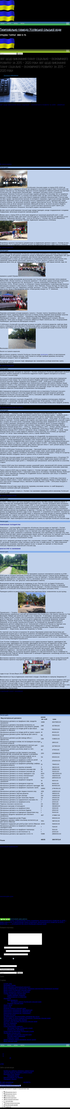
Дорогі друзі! (8, 1005)
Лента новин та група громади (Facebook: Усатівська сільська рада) (27, 1018)
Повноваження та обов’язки (16, 997)
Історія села (8, 984)
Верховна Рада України (12, 1074)
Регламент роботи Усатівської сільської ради (26, 1002)
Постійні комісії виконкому (16, 1036)
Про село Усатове (10, 1025)
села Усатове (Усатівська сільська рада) (20, 1021)
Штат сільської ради (10, 1041)
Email (2, 951)
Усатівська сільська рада (12, 1033)
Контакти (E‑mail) (10, 1015)
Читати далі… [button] (4, 167)
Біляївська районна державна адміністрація (19, 1071)
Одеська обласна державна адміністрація (18, 1072)
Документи (7, 998)
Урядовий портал (13, 1076)
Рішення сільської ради (15, 1003)
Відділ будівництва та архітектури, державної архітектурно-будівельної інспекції (31, 988)
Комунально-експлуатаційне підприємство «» (21, 1016)
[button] (2, 23)
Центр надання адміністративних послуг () (20, 1039)
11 (3, 1056)
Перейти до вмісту (6, 1084)
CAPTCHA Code (23, 966)
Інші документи (12, 1000)
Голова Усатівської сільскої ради (15, 993)
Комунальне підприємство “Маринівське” (18, 1011)
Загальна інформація (11, 75)
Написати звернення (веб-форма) (15, 1020)
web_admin (23, 919)
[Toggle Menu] (67, 23)
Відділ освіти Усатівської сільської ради (17, 990)
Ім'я (2, 947)
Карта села (7, 1007)
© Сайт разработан (6, 1082)
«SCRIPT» (26, 1082)
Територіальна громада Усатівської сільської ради (30, 30)
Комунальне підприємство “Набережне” (17, 1013)
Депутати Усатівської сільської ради (19, 1034)
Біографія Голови (10, 985)
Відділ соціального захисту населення (17, 992)
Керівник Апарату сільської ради (15, 1008)
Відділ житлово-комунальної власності (17, 987)
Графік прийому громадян (16, 995)
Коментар (4, 944)
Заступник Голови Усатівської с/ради (20, 1028)
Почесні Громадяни (10, 1023)
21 (10, 1058)
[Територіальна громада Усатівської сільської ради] (7, 10)
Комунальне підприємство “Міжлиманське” (18, 1010)
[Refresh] (13, 959)
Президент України (10, 1079)
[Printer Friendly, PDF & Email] (5, 919)
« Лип (2, 1064)
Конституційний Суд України (13, 1077)
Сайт (1, 954)
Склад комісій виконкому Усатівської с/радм (19, 1031)
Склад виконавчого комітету (13, 1026)
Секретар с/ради (13, 1038)
